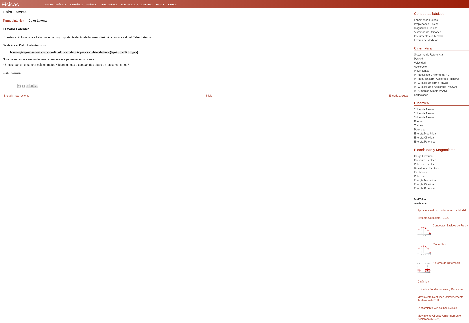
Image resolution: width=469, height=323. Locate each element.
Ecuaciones (421, 94)
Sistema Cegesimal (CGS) (434, 217)
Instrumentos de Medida (428, 36)
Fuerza (418, 121)
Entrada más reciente (16, 95)
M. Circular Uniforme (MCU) (431, 82)
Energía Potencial (424, 141)
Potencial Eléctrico (425, 164)
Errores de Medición (426, 40)
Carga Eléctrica (423, 156)
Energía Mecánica (425, 133)
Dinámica (421, 103)
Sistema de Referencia (446, 262)
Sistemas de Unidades (427, 32)
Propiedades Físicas (426, 23)
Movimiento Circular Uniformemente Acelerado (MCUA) (439, 317)
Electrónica (420, 172)
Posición (419, 58)
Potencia (419, 129)
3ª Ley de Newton (424, 117)
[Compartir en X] (27, 86)
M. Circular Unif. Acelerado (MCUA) (435, 86)
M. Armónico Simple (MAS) (430, 90)
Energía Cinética (424, 137)
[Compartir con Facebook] (32, 86)
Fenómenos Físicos (426, 19)
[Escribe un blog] (23, 86)
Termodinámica (13, 20)
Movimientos (421, 70)
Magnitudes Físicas (425, 27)
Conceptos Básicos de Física (450, 225)
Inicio (209, 95)
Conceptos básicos (429, 14)
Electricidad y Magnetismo (434, 150)
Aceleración (421, 66)
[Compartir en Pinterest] (36, 86)
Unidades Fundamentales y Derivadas (440, 289)
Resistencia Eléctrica (426, 168)
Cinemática (423, 48)
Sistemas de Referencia (428, 54)
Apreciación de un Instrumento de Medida (442, 210)
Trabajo (418, 125)
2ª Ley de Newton (424, 113)
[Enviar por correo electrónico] (19, 86)
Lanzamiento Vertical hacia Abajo (437, 307)
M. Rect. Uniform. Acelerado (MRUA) (436, 78)
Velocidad (420, 62)
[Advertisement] (376, 43)
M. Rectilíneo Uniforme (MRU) (432, 74)
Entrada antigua (398, 95)
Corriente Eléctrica (425, 160)
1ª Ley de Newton (424, 109)
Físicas (10, 4)
